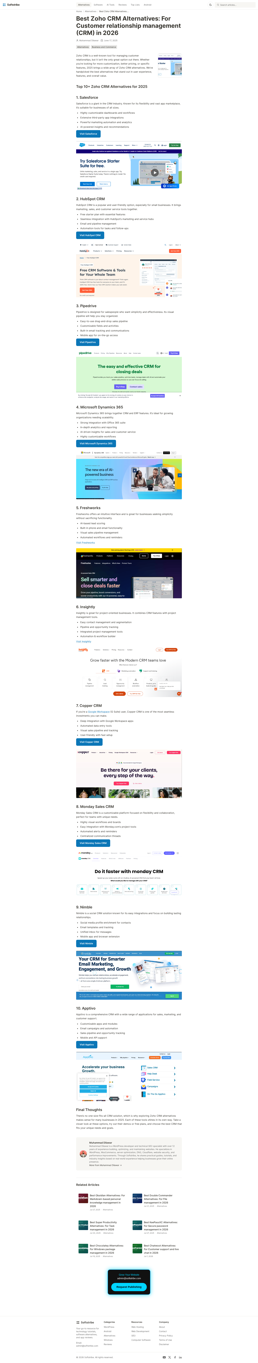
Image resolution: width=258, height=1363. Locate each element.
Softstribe (87, 1322)
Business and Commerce (104, 47)
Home (79, 11)
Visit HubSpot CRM (90, 235)
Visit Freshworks (85, 542)
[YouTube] (164, 1357)
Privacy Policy (166, 1335)
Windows (108, 1340)
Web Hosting (137, 1327)
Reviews (123, 4)
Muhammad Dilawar (89, 40)
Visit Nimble (86, 943)
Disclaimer (164, 1344)
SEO (133, 1335)
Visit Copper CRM (89, 742)
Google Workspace (99, 711)
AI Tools (110, 4)
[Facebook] (174, 1357)
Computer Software (140, 1340)
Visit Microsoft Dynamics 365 (96, 443)
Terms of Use (165, 1340)
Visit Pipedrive (88, 342)
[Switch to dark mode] (211, 5)
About (162, 1327)
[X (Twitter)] (169, 1357)
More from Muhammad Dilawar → (105, 1165)
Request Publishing (129, 1286)
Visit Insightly (83, 641)
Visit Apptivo (87, 1044)
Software (98, 4)
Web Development (140, 1331)
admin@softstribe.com (87, 1345)
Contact (163, 1331)
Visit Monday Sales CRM (93, 843)
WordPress (109, 1327)
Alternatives (84, 4)
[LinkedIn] (180, 1357)
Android (147, 4)
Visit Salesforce (88, 133)
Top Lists (135, 4)
